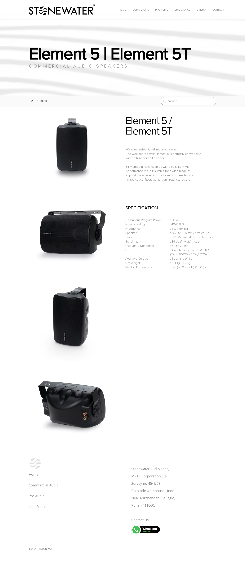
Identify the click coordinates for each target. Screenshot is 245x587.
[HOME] (32, 101)
